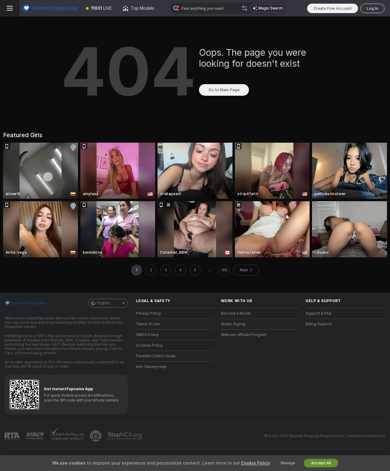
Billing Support (319, 324)
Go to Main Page (223, 89)
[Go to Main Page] (50, 8)
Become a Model (236, 313)
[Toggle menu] (10, 8)
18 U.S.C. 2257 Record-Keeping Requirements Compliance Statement (324, 436)
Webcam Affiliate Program (244, 335)
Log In (372, 8)
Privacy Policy (148, 313)
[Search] (244, 8)
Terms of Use (148, 324)
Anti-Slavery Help (151, 367)
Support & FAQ (319, 313)
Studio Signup (233, 324)
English (103, 303)
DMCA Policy (147, 335)
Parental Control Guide (156, 356)
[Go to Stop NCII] (126, 436)
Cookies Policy (149, 345)
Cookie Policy (255, 463)
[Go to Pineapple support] (96, 436)
